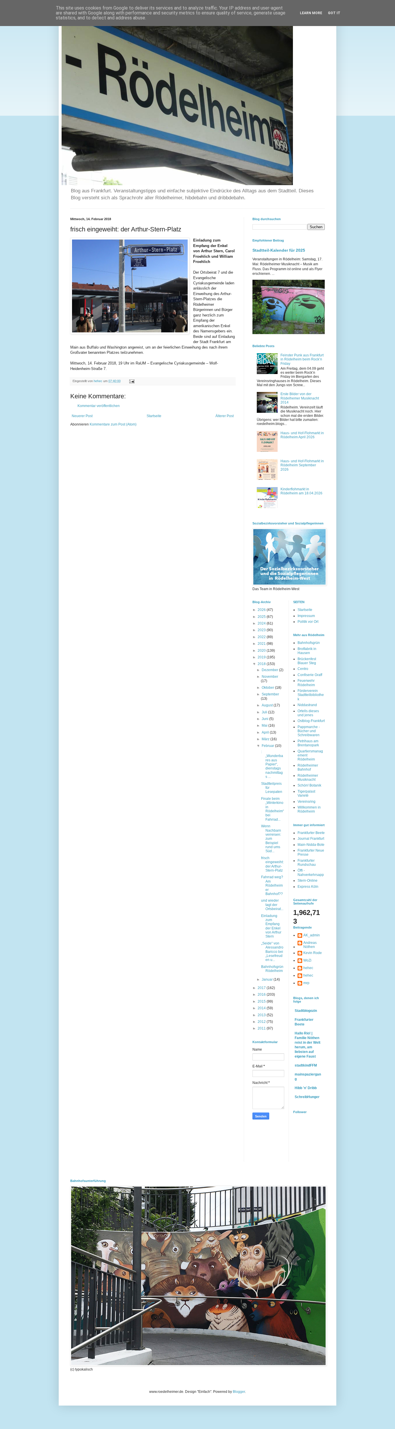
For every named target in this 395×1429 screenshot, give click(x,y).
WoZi (307, 960)
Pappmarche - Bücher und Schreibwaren (309, 731)
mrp (306, 983)
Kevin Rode (312, 953)
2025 (262, 617)
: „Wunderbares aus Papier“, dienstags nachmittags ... (272, 764)
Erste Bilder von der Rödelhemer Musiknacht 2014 (299, 398)
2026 (262, 610)
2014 (262, 1008)
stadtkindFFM (306, 1065)
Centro (303, 669)
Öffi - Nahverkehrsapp (311, 872)
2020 (262, 651)
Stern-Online (308, 881)
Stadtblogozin (306, 1011)
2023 (262, 630)
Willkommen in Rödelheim (309, 809)
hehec (308, 968)
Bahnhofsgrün (309, 643)
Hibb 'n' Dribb (306, 1088)
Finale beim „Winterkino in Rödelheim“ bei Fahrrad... (272, 809)
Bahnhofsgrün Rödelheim (272, 969)
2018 (262, 664)
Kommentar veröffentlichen (98, 406)
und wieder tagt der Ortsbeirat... (272, 904)
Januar (268, 979)
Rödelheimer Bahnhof (308, 767)
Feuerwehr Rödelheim (306, 683)
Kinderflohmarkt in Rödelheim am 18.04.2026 (301, 491)
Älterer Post (224, 416)
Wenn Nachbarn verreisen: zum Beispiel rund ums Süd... (271, 838)
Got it (334, 13)
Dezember (270, 670)
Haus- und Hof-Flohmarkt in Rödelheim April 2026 (302, 435)
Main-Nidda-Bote (311, 845)
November (270, 677)
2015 (262, 1001)
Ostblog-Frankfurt (311, 721)
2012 (262, 1022)
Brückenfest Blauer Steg (307, 661)
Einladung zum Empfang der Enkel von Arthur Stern (271, 926)
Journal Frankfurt (311, 839)
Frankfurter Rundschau (307, 863)
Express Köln (308, 887)
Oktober (268, 688)
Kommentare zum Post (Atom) (113, 424)
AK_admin (311, 935)
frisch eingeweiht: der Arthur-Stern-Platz (272, 864)
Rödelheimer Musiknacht (308, 778)
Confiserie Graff (310, 675)
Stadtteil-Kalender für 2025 (278, 250)
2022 (262, 637)
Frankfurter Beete (311, 833)
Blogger (239, 1392)
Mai (265, 725)
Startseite (154, 416)
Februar (268, 746)
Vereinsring (306, 802)
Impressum (306, 616)
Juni (265, 719)
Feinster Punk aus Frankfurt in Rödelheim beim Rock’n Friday (302, 359)
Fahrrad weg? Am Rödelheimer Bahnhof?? (272, 885)
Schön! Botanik (309, 785)
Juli (265, 712)
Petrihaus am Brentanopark (308, 743)
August (268, 705)
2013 (262, 1015)
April (266, 732)
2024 (262, 623)
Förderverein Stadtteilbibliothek (311, 695)
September (270, 694)
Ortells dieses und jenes (308, 713)
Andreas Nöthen (310, 945)
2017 (262, 988)
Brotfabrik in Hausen (307, 651)
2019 (262, 657)
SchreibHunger (307, 1097)
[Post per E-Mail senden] (131, 381)
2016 (262, 994)
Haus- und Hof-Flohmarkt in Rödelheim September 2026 (302, 465)
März (266, 739)
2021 (262, 644)
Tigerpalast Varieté (306, 793)
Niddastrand (307, 705)
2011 (262, 1028)
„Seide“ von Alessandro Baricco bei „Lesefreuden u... (272, 951)
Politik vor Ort (308, 622)
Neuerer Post (82, 416)
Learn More (311, 13)
